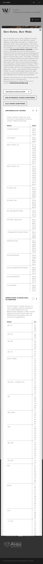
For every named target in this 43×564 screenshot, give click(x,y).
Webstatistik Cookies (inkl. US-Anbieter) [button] (17, 298)
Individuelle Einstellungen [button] (15, 92)
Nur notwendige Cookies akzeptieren (20, 97)
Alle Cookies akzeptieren (15, 103)
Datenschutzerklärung (19, 83)
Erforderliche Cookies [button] (16, 110)
